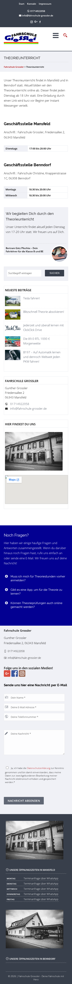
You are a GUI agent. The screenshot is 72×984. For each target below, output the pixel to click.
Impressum (45, 3)
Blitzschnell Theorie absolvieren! (43, 312)
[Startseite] (24, 38)
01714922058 (37, 11)
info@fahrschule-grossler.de (37, 15)
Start (21, 3)
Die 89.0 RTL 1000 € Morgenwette (36, 341)
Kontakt (31, 3)
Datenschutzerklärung (38, 768)
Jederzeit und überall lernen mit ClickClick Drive (43, 327)
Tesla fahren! (31, 298)
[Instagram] (32, 21)
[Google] (36, 21)
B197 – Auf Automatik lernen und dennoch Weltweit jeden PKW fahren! (41, 356)
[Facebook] (40, 21)
